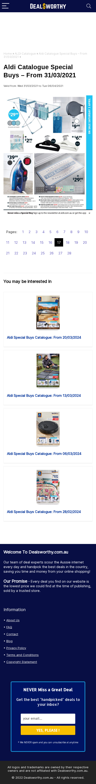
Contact (12, 634)
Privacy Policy (16, 648)
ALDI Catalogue (25, 53)
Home (7, 53)
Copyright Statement (21, 662)
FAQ (9, 627)
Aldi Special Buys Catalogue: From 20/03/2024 (44, 337)
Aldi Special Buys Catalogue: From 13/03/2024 (44, 395)
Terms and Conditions (22, 655)
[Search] (88, 6)
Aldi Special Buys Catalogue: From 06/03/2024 (44, 453)
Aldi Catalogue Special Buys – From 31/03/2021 (45, 55)
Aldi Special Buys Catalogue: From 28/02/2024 (44, 511)
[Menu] (5, 6)
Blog (9, 641)
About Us (13, 620)
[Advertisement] (48, 33)
